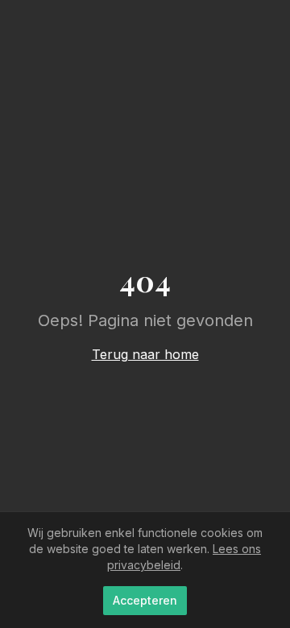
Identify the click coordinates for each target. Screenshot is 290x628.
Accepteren (145, 600)
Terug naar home (145, 354)
